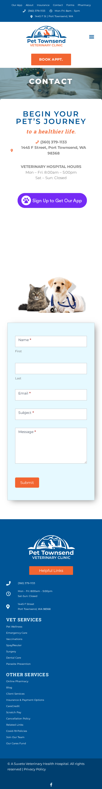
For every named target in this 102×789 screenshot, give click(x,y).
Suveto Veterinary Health (34, 764)
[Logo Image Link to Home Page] (46, 36)
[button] (92, 37)
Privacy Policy (35, 769)
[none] (51, 785)
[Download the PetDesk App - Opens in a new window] (51, 200)
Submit (27, 482)
